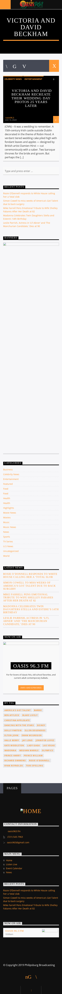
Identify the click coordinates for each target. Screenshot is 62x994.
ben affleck (11, 715)
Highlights (8, 507)
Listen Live (11, 864)
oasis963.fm (14, 831)
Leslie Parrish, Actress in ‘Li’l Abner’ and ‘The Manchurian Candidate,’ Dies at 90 (26, 621)
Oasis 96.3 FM (14, 931)
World (6, 555)
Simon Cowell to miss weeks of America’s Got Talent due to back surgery (29, 585)
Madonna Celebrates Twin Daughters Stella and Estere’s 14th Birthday (31, 609)
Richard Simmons (15, 760)
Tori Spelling (34, 765)
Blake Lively (30, 715)
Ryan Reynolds (13, 765)
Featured (8, 483)
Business (8, 469)
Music (6, 522)
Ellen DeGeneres (35, 730)
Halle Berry (11, 740)
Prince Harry (12, 755)
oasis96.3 (9, 117)
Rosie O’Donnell (39, 760)
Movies (7, 517)
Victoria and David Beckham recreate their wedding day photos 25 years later (31, 98)
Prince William (33, 755)
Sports (6, 536)
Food (5, 488)
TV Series (8, 541)
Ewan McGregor (32, 735)
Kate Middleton (14, 745)
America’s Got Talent (17, 710)
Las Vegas (49, 745)
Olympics (47, 750)
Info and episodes (31, 688)
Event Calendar (14, 868)
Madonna (10, 750)
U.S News (8, 546)
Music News (9, 527)
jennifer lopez (45, 740)
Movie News (9, 512)
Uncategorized (11, 551)
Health (6, 498)
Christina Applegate (17, 720)
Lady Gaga (33, 745)
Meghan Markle (29, 750)
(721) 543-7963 (15, 836)
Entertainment (33, 79)
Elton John (11, 735)
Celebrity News (13, 79)
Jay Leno (27, 740)
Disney (41, 725)
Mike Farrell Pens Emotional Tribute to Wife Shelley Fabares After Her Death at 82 (28, 597)
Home (9, 860)
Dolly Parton (13, 730)
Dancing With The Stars (19, 725)
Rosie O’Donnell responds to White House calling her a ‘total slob (30, 575)
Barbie (38, 710)
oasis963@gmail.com (18, 842)
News (6, 531)
